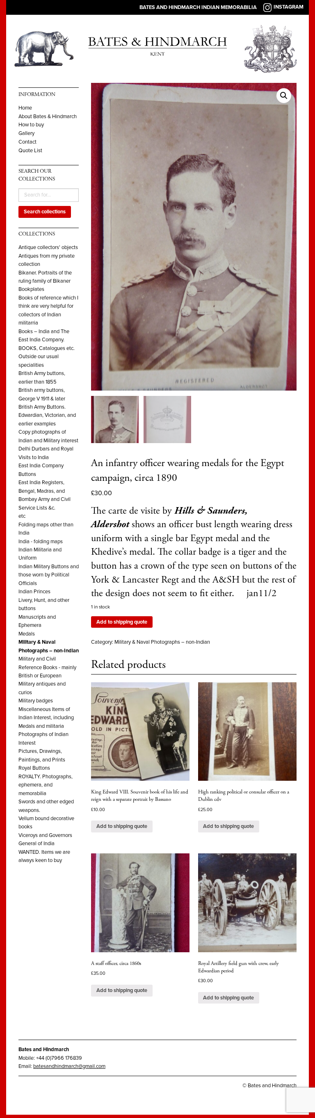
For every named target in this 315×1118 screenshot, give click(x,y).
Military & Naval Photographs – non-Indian (162, 642)
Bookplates (31, 289)
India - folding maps (40, 541)
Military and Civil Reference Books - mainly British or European (47, 667)
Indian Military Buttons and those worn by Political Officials (48, 575)
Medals (26, 634)
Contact (27, 142)
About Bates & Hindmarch (47, 117)
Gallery (26, 133)
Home (25, 108)
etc (21, 516)
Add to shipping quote (121, 622)
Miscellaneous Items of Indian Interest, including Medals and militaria (46, 717)
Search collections (45, 211)
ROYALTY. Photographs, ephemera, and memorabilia (45, 785)
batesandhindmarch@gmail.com (69, 1066)
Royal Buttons (34, 768)
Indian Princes (34, 591)
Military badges (35, 700)
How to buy (31, 125)
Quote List (30, 151)
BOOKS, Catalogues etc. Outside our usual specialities (46, 356)
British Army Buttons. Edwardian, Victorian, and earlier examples (47, 415)
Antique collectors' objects (48, 247)
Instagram (289, 7)
